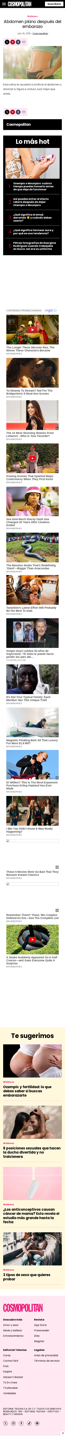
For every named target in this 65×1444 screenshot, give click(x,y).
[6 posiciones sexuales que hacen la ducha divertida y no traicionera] (32, 1122)
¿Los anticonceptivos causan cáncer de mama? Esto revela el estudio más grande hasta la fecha (31, 1215)
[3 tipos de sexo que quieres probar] (32, 1248)
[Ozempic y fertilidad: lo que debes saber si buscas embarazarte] (32, 1061)
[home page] (19, 4)
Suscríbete (54, 4)
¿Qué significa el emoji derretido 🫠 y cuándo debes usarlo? (32, 217)
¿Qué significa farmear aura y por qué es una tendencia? (33, 232)
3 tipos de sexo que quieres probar (26, 1276)
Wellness (32, 16)
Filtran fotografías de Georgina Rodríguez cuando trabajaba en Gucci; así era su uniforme (34, 246)
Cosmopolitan (40, 33)
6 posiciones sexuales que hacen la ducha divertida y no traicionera (32, 1152)
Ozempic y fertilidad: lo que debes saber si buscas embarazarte (27, 1091)
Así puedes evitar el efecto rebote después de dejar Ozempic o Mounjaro (31, 202)
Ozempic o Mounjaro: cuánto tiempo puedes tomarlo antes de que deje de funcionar (33, 186)
